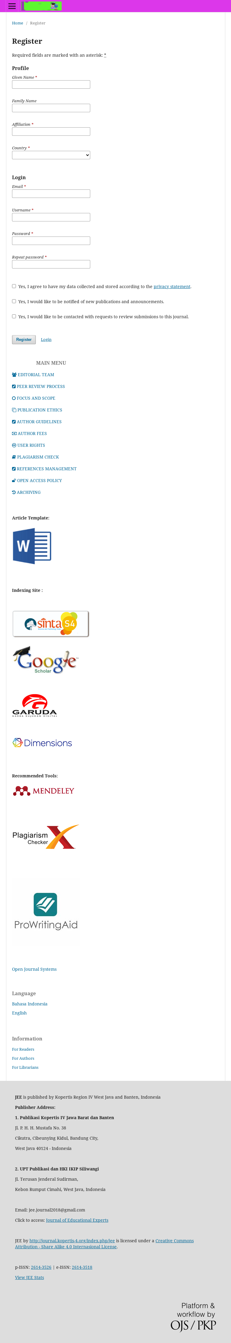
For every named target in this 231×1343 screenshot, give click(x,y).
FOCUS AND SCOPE (36, 398)
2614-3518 (82, 1267)
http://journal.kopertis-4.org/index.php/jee (72, 1240)
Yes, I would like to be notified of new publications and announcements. (90, 301)
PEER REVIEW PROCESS (41, 386)
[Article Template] (32, 564)
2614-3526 (41, 1267)
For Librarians (25, 1067)
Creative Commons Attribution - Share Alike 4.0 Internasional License (104, 1243)
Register (24, 339)
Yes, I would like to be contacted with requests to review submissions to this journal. (103, 316)
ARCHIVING (29, 492)
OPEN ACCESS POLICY (39, 480)
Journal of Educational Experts (77, 1220)
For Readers (23, 1049)
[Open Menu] (12, 6)
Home (17, 23)
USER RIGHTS (31, 445)
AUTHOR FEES (32, 433)
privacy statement (172, 286)
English (19, 1013)
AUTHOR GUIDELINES (39, 421)
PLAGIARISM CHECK (38, 457)
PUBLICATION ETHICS (39, 410)
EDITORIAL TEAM (36, 374)
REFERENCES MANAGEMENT (47, 468)
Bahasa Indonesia (30, 1004)
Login (46, 339)
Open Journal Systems (34, 969)
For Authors (23, 1058)
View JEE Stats (29, 1277)
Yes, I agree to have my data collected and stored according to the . (104, 286)
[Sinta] (51, 637)
